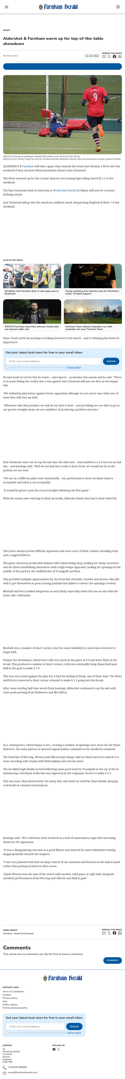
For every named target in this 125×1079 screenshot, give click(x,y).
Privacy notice (74, 367)
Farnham (28, 166)
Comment (113, 960)
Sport (6, 30)
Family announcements (15, 1007)
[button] (6, 7)
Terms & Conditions (13, 991)
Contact (7, 994)
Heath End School (64, 190)
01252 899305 (19, 1067)
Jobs (5, 1001)
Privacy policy (10, 998)
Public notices (10, 1004)
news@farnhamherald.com (22, 1072)
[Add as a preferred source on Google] (92, 55)
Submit (111, 361)
